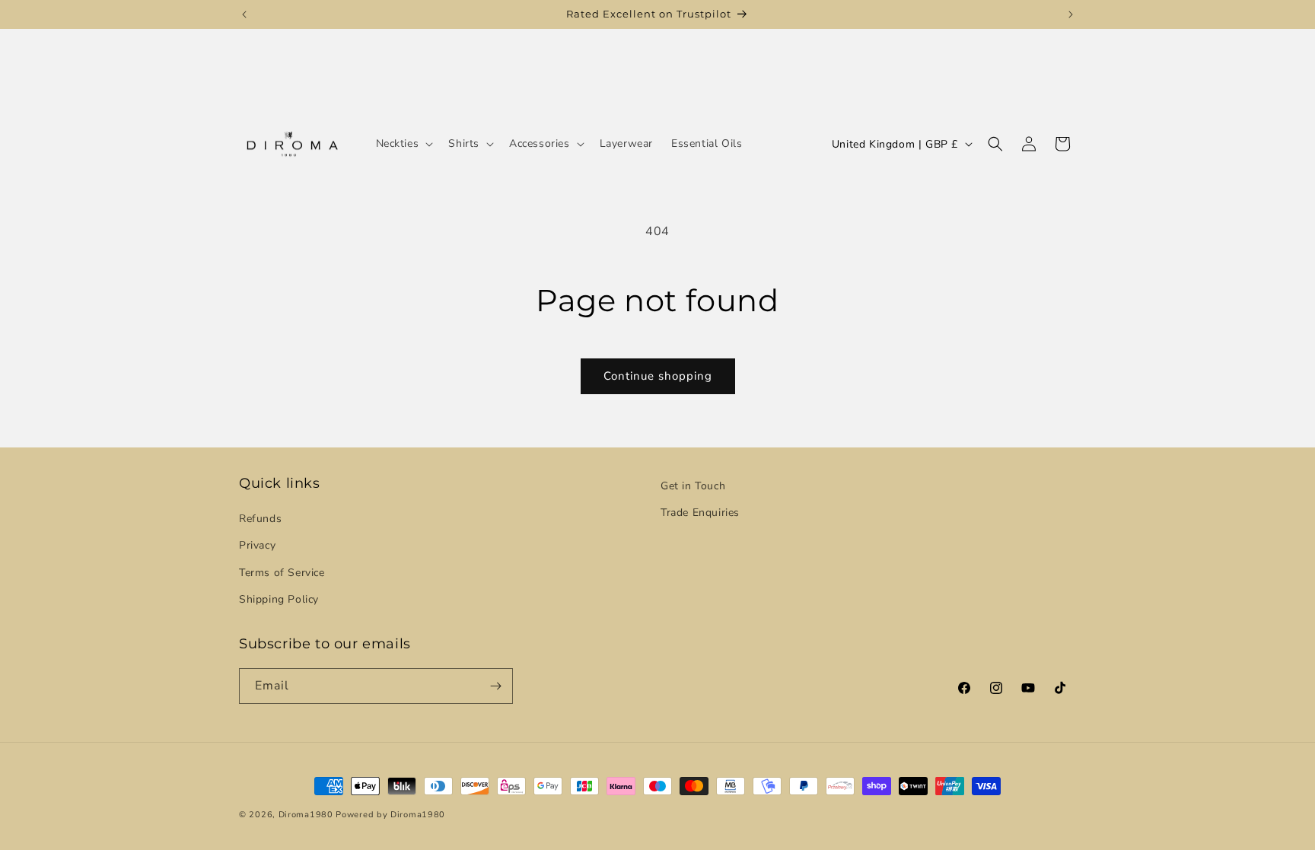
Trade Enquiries (700, 512)
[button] (403, 144)
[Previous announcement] (244, 14)
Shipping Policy (279, 599)
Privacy (257, 545)
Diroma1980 (307, 814)
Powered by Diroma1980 (390, 814)
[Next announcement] (1070, 14)
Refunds (260, 518)
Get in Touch (693, 486)
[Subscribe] (495, 686)
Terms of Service (282, 572)
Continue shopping (657, 376)
